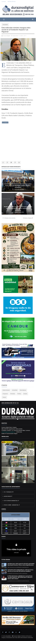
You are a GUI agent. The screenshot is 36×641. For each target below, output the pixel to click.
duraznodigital (6, 35)
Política (19, 393)
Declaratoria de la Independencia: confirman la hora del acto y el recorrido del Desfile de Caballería (20, 570)
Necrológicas (23, 390)
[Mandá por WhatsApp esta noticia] (3, 162)
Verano (4, 397)
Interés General (6, 390)
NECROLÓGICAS (11, 1)
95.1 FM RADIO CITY (9, 492)
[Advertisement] (18, 141)
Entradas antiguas (27, 218)
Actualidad (5, 24)
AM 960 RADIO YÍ (8, 496)
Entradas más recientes (9, 218)
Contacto (4, 1)
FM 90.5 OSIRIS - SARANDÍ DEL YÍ (12, 505)
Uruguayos (5, 393)
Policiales (12, 393)
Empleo (25, 393)
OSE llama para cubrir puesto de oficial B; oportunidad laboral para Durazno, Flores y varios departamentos (21, 564)
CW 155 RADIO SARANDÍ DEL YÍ (11, 500)
